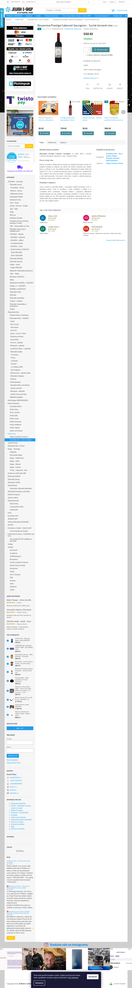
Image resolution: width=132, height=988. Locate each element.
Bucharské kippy (16, 455)
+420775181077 (16, 780)
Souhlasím (92, 977)
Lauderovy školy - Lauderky (20, 349)
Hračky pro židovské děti (17, 473)
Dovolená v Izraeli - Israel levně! (19, 528)
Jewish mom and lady (18, 394)
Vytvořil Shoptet (119, 984)
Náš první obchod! (17, 829)
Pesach (13, 364)
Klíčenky (13, 295)
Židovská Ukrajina (17, 376)
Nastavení (39, 983)
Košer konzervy (15, 422)
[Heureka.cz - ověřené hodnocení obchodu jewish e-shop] (20, 157)
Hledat (82, 10)
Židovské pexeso (16, 261)
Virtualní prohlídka (17, 824)
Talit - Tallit (14, 209)
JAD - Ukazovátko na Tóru (19, 226)
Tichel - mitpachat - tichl (18, 470)
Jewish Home (13, 443)
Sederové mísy (15, 200)
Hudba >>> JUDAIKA (18, 286)
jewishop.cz (14, 793)
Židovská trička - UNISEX (19, 318)
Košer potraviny (13, 403)
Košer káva (14, 409)
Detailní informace (90, 78)
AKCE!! (10, 525)
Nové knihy (14, 504)
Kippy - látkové (15, 464)
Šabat (114, 156)
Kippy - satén (15, 461)
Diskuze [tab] (63, 142)
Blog (12, 826)
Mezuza (13, 215)
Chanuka (14, 361)
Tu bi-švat (14, 355)
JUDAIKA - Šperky (16, 234)
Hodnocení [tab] (52, 142)
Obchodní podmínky (63, 2)
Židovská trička (13, 312)
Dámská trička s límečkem (20, 385)
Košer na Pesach (16, 431)
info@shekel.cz (15, 777)
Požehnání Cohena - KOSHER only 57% (21, 535)
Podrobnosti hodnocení (72, 29)
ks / (20, 728)
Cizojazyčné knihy (16, 507)
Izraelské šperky (17, 243)
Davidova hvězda (16, 336)
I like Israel (14, 327)
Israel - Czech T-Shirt (18, 333)
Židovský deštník (14, 476)
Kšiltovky (13, 452)
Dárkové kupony (14, 494)
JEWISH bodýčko (16, 397)
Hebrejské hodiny (16, 197)
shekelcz (13, 790)
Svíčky (12, 309)
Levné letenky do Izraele (19, 531)
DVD (9, 513)
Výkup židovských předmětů (18, 522)
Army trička (14, 339)
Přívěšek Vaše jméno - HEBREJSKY (18, 230)
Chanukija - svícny (17, 187)
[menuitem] (14, 15)
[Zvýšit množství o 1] (91, 48)
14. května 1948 (17, 367)
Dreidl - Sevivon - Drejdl (19, 206)
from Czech (14, 324)
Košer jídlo (14, 415)
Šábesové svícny (16, 194)
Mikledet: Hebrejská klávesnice (21, 271)
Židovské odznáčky (17, 298)
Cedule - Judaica (16, 301)
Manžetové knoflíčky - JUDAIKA (21, 283)
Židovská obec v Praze (16, 446)
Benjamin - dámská (17, 391)
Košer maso (14, 418)
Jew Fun (13, 330)
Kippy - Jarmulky (14, 449)
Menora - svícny (16, 191)
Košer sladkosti (15, 425)
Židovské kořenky (16, 258)
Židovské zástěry (14, 482)
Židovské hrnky (15, 292)
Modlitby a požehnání (18, 289)
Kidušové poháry (16, 218)
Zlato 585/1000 (16, 252)
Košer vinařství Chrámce (19, 437)
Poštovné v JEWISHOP (19, 813)
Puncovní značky (17, 822)
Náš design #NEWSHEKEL (18, 400)
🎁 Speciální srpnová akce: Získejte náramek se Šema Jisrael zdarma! (18, 912)
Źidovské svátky (16, 352)
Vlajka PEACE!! (16, 267)
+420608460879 (16, 784)
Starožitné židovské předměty (21, 488)
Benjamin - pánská (17, 345)
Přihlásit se (12, 756)
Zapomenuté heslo (14, 763)
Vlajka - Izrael (15, 264)
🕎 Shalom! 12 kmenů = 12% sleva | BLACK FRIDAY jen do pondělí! (18, 887)
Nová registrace (12, 760)
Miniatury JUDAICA (17, 277)
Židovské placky (14, 479)
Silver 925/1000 (17, 255)
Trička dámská (15, 382)
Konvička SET (13, 516)
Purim (13, 358)
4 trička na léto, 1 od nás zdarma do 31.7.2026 (18, 861)
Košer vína (12, 434)
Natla (12, 280)
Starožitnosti (12, 485)
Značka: (90, 29)
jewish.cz (13, 787)
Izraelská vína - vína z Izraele (20, 440)
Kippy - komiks (15, 467)
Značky (10, 547)
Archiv (10, 938)
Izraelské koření (15, 406)
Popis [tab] (42, 142)
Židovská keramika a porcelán (19, 491)
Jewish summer (16, 388)
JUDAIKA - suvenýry (15, 181)
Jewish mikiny (13, 498)
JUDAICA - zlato (16, 246)
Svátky (10, 544)
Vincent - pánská (16, 342)
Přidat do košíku (102, 50)
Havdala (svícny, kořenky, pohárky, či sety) (19, 222)
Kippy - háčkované (17, 458)
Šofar (12, 212)
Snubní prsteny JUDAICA (19, 249)
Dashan (13, 379)
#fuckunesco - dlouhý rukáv (20, 373)
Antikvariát (14, 510)
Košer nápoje (15, 428)
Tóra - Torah (14, 203)
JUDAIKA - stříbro (16, 240)
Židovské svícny (16, 184)
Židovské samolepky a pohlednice (18, 305)
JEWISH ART (13, 519)
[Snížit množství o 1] (91, 51)
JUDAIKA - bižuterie (17, 237)
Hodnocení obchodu (18, 817)
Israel (12, 321)
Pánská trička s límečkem (19, 315)
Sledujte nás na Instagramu (69, 944)
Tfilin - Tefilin (14, 274)
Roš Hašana (15, 370)
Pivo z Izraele (15, 412)
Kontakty (14, 815)
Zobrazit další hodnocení (115, 240)
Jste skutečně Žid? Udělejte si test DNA (21, 540)
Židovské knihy (13, 501)
